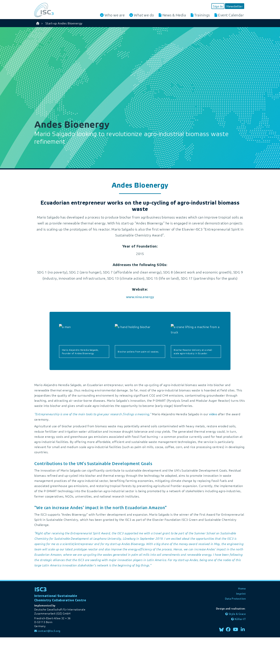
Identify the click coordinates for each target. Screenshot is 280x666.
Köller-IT (240, 619)
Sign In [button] (218, 6)
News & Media (174, 15)
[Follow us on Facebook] (228, 629)
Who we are (115, 15)
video (213, 414)
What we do (144, 15)
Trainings (202, 15)
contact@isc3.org (49, 630)
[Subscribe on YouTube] (235, 629)
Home (242, 588)
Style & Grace (237, 613)
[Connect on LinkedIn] (243, 629)
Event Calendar (231, 15)
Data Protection (235, 598)
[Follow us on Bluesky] (221, 629)
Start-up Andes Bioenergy (63, 23)
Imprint (241, 593)
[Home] (38, 23)
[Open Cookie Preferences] (28, 651)
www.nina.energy (140, 297)
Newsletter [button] (234, 6)
